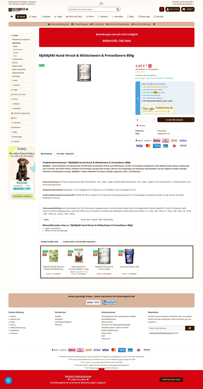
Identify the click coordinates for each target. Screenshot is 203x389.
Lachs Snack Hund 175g (129, 267)
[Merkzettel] (161, 9)
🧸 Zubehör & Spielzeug (20, 113)
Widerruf (58, 325)
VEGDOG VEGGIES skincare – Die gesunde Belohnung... (53, 268)
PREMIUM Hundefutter (21, 39)
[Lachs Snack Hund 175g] (129, 256)
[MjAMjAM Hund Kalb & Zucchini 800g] (104, 256)
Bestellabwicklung (109, 319)
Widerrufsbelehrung (110, 330)
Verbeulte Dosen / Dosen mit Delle (115, 327)
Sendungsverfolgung (63, 322)
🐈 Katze (14, 80)
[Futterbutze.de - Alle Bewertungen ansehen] (167, 109)
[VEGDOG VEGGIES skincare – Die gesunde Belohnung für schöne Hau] (53, 256)
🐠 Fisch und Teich (18, 94)
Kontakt (58, 316)
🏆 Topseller (16, 122)
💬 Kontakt (15, 141)
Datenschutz (106, 333)
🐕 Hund (14, 35)
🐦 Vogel (14, 90)
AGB (103, 336)
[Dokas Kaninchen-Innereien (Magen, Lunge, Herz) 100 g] (79, 256)
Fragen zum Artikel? (52, 228)
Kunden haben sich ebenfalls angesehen (79, 241)
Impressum (106, 339)
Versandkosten (96, 357)
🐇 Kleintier (15, 85)
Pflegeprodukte (18, 73)
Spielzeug (16, 76)
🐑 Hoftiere (15, 104)
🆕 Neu (14, 118)
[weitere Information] (154, 24)
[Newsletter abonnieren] (189, 328)
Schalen (16, 53)
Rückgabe (59, 319)
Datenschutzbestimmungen (161, 333)
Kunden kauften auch (49, 241)
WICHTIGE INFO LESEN (171, 379)
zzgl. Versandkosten (150, 75)
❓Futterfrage (16, 137)
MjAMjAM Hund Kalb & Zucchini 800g (104, 268)
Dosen (15, 46)
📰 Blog (14, 132)
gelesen (164, 333)
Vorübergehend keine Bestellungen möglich (119, 316)
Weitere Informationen (78, 382)
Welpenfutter (17, 66)
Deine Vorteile (107, 322)
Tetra (15, 56)
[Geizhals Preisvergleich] (110, 302)
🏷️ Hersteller (16, 108)
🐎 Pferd (14, 99)
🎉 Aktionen (15, 127)
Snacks (15, 62)
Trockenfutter (17, 59)
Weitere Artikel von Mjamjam (56, 230)
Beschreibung (46, 153)
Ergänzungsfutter (19, 69)
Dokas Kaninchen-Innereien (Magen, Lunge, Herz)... (79, 268)
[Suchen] (117, 9)
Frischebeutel (17, 50)
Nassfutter (16, 43)
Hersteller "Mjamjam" (65, 153)
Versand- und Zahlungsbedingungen (116, 325)
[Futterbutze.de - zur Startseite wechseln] (18, 10)
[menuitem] (94, 9)
